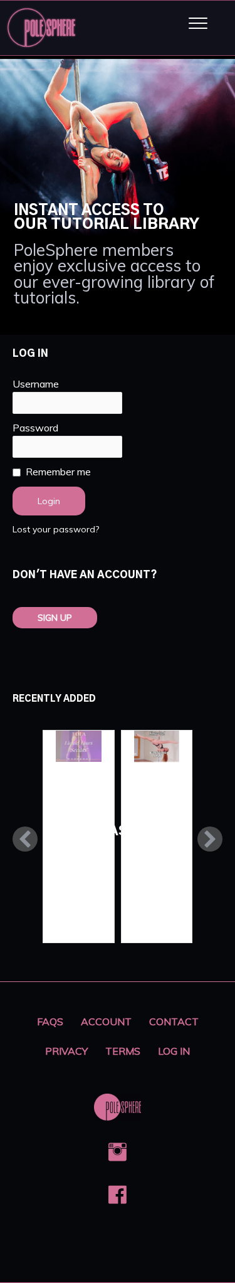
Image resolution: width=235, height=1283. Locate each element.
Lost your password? (56, 529)
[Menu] (198, 23)
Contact (174, 1021)
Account (106, 1021)
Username (36, 384)
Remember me (58, 471)
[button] (25, 839)
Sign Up (55, 617)
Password (35, 427)
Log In (174, 1051)
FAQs (50, 1021)
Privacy (66, 1051)
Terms (122, 1051)
